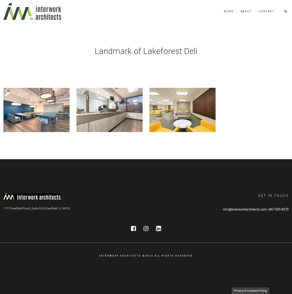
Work (229, 11)
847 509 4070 (279, 209)
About (246, 11)
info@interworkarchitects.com (245, 209)
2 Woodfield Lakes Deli (174, 121)
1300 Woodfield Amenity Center (35, 121)
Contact (266, 11)
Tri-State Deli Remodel (101, 121)
